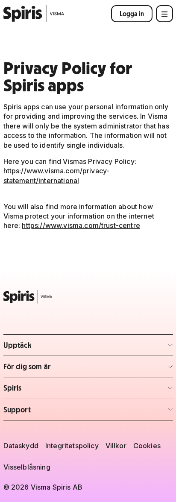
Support (53, 412)
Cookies (147, 445)
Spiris (53, 390)
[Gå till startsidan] (34, 13)
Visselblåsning (26, 467)
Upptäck (53, 347)
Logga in (132, 13)
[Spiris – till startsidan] (88, 297)
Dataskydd (20, 445)
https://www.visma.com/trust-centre (81, 225)
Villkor (116, 445)
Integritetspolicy (72, 445)
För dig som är (53, 369)
